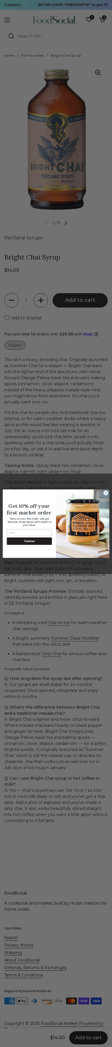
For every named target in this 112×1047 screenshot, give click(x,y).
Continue (29, 540)
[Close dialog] (105, 492)
